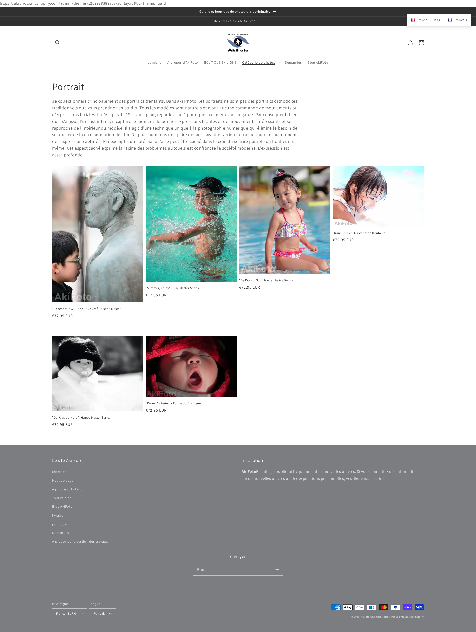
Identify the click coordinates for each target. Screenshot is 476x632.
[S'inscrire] (277, 569)
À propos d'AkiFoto (67, 489)
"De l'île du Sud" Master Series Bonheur (267, 280)
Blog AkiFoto (62, 506)
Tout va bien (62, 498)
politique (59, 524)
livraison (59, 515)
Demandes (60, 533)
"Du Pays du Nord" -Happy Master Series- (81, 417)
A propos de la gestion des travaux (80, 541)
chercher (59, 471)
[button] (57, 42)
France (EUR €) (66, 613)
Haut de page (62, 480)
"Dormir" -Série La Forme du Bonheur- (174, 403)
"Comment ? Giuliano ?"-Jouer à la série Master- (87, 309)
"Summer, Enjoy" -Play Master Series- (173, 288)
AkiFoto (365, 616)
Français (99, 613)
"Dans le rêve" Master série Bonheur (359, 233)
